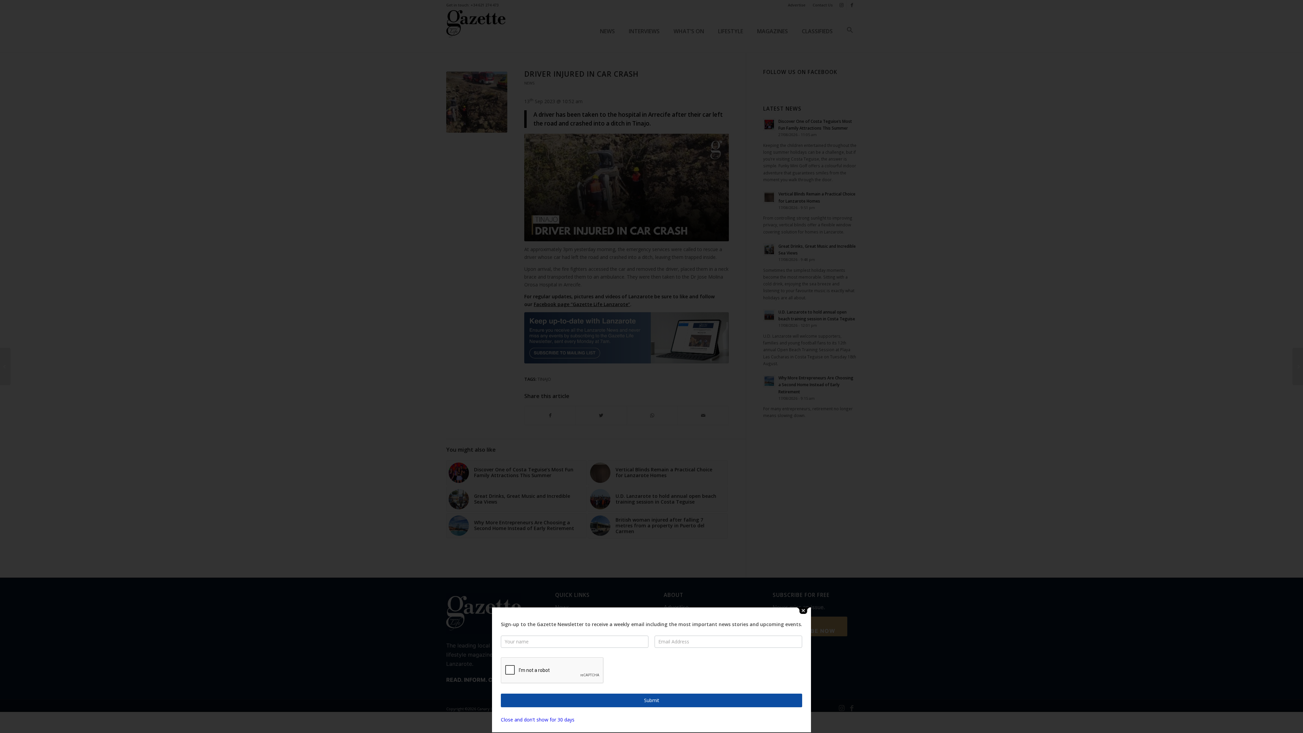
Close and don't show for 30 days (537, 719)
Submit (651, 700)
